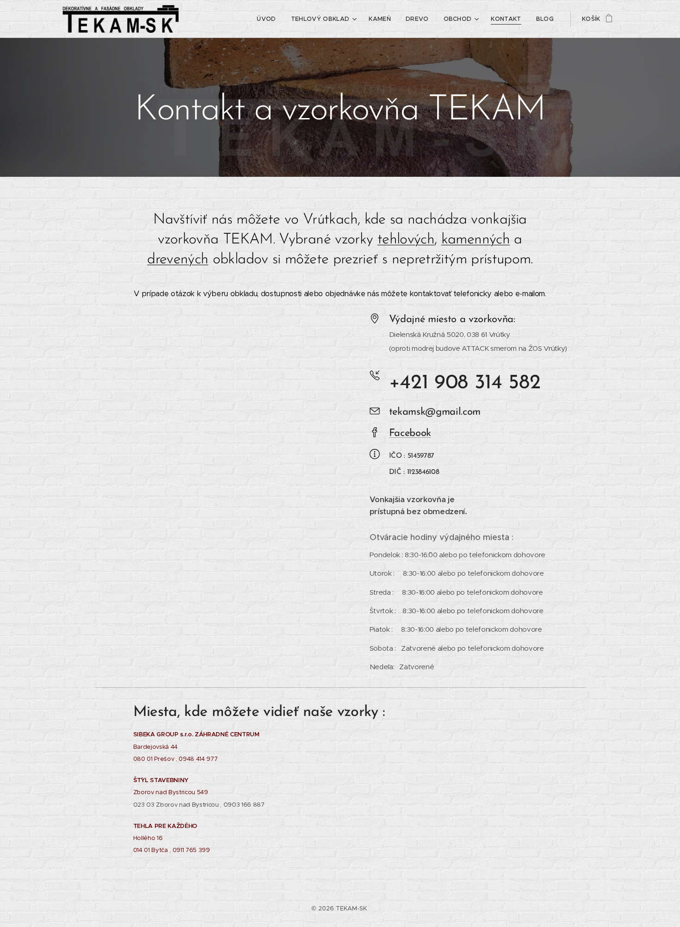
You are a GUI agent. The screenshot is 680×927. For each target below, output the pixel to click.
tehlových (405, 239)
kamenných (475, 239)
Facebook (410, 433)
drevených (177, 259)
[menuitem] (268, 19)
